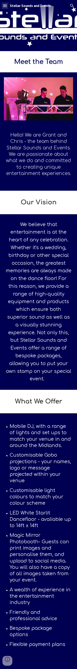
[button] (5, 5)
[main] (38, 61)
